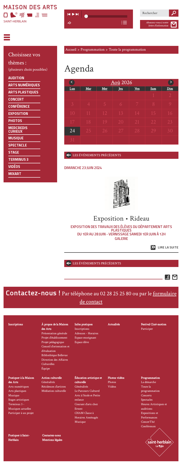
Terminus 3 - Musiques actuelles (19, 406)
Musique (15, 138)
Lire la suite (168, 247)
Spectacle (17, 145)
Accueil (70, 49)
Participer (147, 329)
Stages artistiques (18, 400)
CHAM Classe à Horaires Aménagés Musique (86, 417)
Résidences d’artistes (53, 387)
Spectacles (147, 400)
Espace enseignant (85, 338)
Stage (13, 152)
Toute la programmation (150, 389)
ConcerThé (148, 422)
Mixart (14, 173)
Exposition (18, 113)
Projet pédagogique (52, 342)
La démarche (148, 382)
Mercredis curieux (17, 129)
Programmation (93, 49)
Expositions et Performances (149, 415)
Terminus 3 (18, 159)
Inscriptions (15, 324)
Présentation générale (54, 333)
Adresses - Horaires (86, 333)
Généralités (48, 382)
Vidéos (14, 166)
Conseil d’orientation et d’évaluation (55, 349)
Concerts (146, 395)
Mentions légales (52, 440)
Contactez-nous (51, 435)
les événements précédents (97, 155)
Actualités (114, 324)
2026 (121, 82)
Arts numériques (24, 85)
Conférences (148, 426)
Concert (16, 99)
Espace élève (82, 342)
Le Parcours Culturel (87, 391)
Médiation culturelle (53, 391)
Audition (16, 78)
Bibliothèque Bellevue (54, 355)
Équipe (45, 369)
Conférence (19, 106)
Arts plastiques (23, 92)
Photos (15, 120)
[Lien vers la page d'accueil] (30, 14)
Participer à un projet (21, 413)
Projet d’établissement (54, 338)
